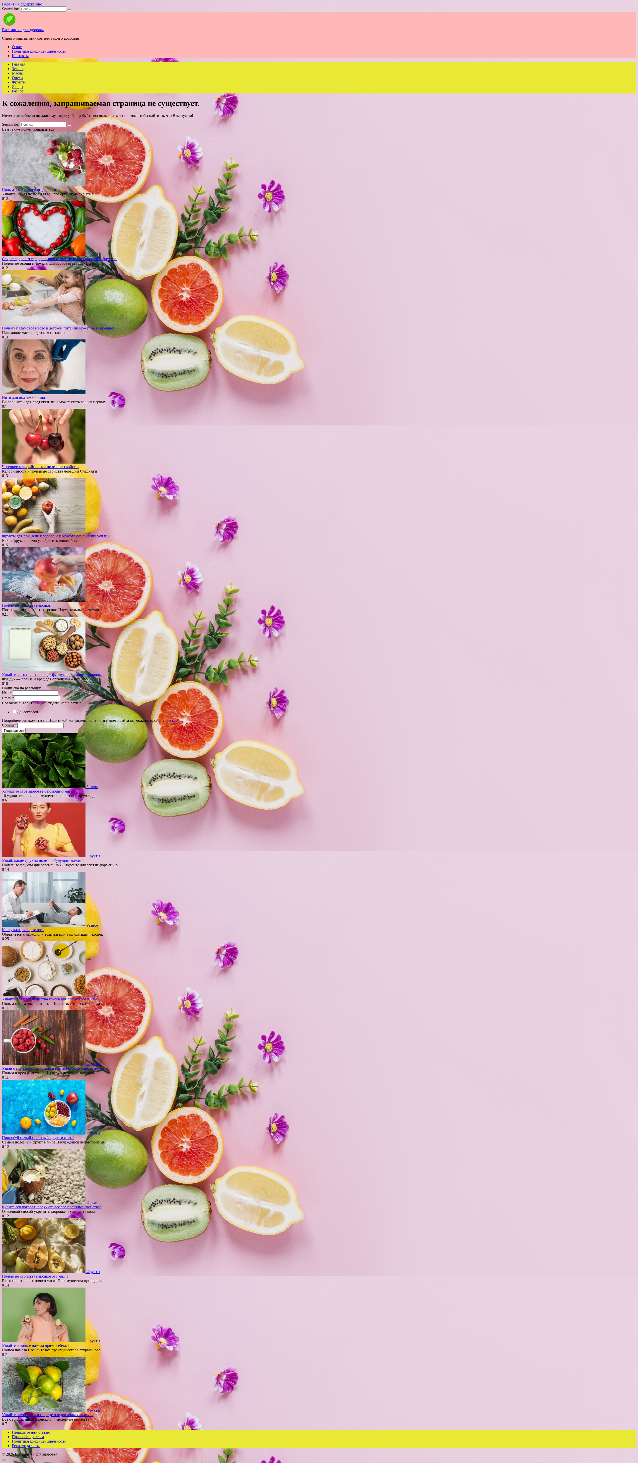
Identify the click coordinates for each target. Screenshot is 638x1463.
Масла (17, 73)
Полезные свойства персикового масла (35, 1276)
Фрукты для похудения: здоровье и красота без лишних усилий (56, 536)
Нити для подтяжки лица (23, 397)
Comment (9, 725)
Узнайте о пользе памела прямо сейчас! (35, 1345)
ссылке (174, 720)
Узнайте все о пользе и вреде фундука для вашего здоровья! (53, 674)
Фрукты (19, 82)
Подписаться (14, 730)
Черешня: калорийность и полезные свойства (40, 467)
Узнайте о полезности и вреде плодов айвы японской (47, 1415)
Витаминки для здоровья (23, 30)
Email (8, 698)
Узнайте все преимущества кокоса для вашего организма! (51, 999)
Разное (17, 91)
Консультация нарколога (23, 930)
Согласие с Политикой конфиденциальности (41, 703)
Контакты (20, 56)
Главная (18, 64)
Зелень (17, 69)
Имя (7, 693)
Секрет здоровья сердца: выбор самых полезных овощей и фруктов (59, 259)
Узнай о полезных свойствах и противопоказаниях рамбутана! (55, 1068)
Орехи (17, 78)
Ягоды (17, 86)
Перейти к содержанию (22, 4)
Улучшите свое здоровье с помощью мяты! (38, 791)
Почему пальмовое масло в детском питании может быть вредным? (59, 328)
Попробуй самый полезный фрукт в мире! (38, 1138)
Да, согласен (27, 712)
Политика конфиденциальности (39, 51)
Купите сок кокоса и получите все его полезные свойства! (51, 1207)
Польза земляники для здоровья (29, 189)
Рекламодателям (26, 1446)
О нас (17, 47)
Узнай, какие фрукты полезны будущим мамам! (42, 860)
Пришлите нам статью (31, 1432)
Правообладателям (28, 1437)
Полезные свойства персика (26, 605)
